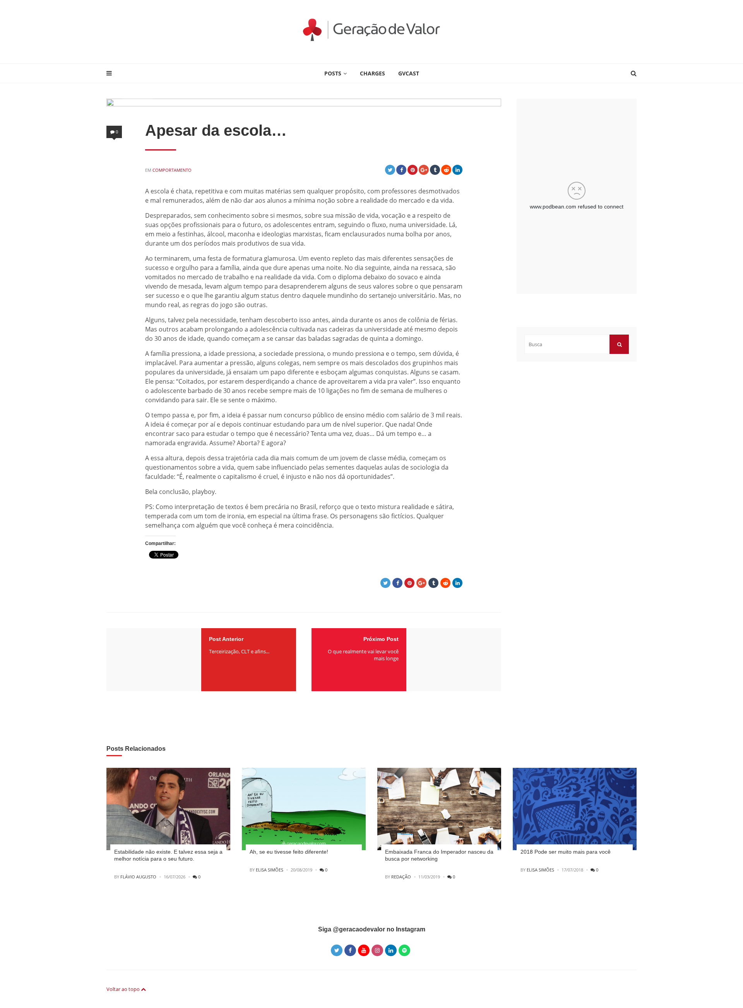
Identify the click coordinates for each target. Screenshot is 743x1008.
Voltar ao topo (123, 989)
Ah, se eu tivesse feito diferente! (289, 852)
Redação (401, 877)
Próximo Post (381, 639)
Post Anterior (226, 639)
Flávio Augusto (138, 877)
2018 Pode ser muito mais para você (565, 852)
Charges (372, 73)
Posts (332, 73)
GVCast (408, 73)
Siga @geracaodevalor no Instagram (371, 929)
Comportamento (172, 170)
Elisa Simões (269, 870)
